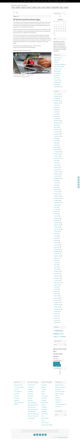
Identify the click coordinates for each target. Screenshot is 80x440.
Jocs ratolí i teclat (18, 391)
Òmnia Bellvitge (57, 73)
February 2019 (57, 129)
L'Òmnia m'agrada (58, 69)
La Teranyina (16, 398)
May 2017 (56, 162)
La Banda (43, 405)
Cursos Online (31, 387)
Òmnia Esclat (57, 75)
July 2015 (56, 207)
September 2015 (57, 202)
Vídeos (23, 76)
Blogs (60, 1)
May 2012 (56, 291)
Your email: (55, 358)
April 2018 (56, 145)
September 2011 (57, 309)
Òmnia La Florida (57, 82)
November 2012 (57, 278)
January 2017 (57, 169)
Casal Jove (56, 62)
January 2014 (57, 247)
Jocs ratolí (16, 389)
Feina (59, 334)
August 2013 (56, 258)
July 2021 (56, 105)
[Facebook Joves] (64, 4)
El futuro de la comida (59, 391)
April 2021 (56, 111)
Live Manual (30, 391)
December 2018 (57, 134)
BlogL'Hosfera (57, 60)
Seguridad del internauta (33, 405)
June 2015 (56, 209)
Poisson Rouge (45, 413)
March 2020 (56, 118)
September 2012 (57, 282)
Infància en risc (58, 400)
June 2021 (56, 107)
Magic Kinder (44, 409)
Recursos (38, 1)
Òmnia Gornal (57, 77)
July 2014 (56, 233)
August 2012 (56, 284)
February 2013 (57, 271)
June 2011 (56, 316)
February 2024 (57, 94)
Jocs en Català (45, 396)
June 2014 (56, 236)
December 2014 (57, 222)
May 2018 (56, 143)
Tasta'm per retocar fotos (33, 416)
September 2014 (57, 229)
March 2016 (56, 189)
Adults (15, 76)
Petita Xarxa (44, 411)
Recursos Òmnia (45, 418)
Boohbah (43, 387)
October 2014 (57, 227)
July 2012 (56, 287)
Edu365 (43, 393)
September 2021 (57, 103)
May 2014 (56, 238)
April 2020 (56, 116)
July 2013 (56, 260)
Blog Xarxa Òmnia (58, 57)
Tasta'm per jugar (45, 422)
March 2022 (56, 98)
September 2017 (57, 158)
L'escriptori (16, 396)
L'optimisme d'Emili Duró (60, 404)
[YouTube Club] (65, 4)
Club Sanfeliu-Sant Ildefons (60, 64)
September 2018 (57, 136)
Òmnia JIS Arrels (57, 80)
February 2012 (57, 298)
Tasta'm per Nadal (31, 411)
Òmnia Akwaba (57, 71)
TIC (21, 76)
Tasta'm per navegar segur (33, 413)
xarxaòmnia (27, 76)
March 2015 (56, 216)
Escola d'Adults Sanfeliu (59, 66)
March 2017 (56, 165)
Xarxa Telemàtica (31, 418)
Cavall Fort (44, 389)
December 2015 (57, 196)
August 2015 (56, 205)
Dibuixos (43, 391)
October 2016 (57, 176)
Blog (61, 331)
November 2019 (57, 120)
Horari (42, 1)
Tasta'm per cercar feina (33, 409)
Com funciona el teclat (19, 387)
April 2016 (56, 187)
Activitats (34, 1)
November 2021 (57, 100)
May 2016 (56, 185)
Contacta (64, 1)
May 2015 (56, 211)
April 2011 (56, 320)
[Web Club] (60, 4)
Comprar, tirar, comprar (60, 387)
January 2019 (57, 131)
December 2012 (57, 276)
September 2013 (57, 256)
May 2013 (56, 264)
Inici (21, 1)
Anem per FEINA (55, 1)
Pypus (43, 416)
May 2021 (56, 109)
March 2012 (56, 296)
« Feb (54, 34)
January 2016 (57, 194)
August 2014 (56, 231)
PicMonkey (30, 398)
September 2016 (57, 178)
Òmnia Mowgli (57, 84)
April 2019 (56, 125)
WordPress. (65, 437)
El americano (58, 389)
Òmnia (18, 76)
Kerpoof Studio (45, 402)
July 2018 (56, 138)
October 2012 (57, 280)
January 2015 (57, 220)
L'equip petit (57, 402)
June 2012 (56, 289)
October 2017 (57, 156)
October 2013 (57, 253)
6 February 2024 (30, 75)
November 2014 (57, 225)
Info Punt (49, 1)
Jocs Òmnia (44, 398)
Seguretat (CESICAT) (32, 402)
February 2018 (57, 149)
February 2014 (57, 245)
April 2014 (56, 240)
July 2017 (56, 160)
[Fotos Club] (67, 4)
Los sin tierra (58, 406)
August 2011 (56, 311)
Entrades (25, 1)
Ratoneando (16, 400)
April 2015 (56, 214)
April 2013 (56, 267)
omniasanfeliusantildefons (19, 75)
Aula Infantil (44, 385)
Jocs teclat (16, 393)
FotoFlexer (30, 389)
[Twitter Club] (62, 4)
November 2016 (57, 174)
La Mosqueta (44, 407)
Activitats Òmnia (31, 385)
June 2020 (56, 114)
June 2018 (56, 140)
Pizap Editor (30, 400)
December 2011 (57, 302)
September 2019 (57, 123)
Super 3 (43, 420)
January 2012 (57, 300)
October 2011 (57, 307)
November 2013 (57, 251)
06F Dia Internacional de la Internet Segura (26, 19)
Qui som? (29, 1)
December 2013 (57, 249)
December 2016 (57, 171)
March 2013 (56, 269)
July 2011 (56, 313)
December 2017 (57, 151)
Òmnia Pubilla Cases (58, 86)
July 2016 (56, 180)
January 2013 (57, 273)
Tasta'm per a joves (32, 407)
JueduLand (44, 400)
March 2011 (56, 322)
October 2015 (57, 200)
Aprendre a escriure (18, 385)
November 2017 (57, 154)
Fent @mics (57, 397)
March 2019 (56, 127)
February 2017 (57, 167)
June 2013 (56, 262)
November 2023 (57, 96)
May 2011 (56, 318)
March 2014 (56, 242)
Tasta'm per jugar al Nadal (47, 425)
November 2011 (57, 304)
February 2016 (57, 191)
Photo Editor (30, 396)
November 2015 (57, 198)
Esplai (55, 334)
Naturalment (30, 393)
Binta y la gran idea (59, 385)
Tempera (60, 437)
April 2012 (56, 293)
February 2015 (57, 218)
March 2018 (56, 147)
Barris (46, 1)
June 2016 (56, 182)
